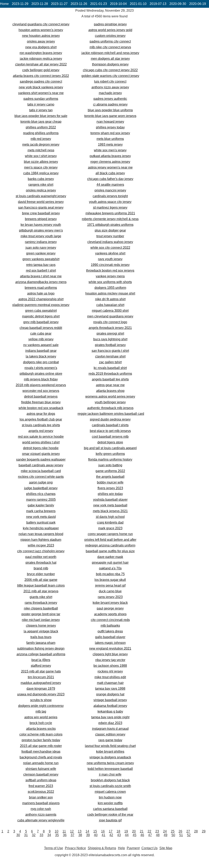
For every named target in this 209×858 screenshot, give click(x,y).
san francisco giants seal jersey (40, 207)
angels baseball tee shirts (110, 379)
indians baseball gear (41, 350)
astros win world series (40, 717)
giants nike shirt (41, 597)
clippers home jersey (41, 625)
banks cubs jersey (41, 179)
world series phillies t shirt (41, 442)
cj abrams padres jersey (110, 104)
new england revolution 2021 (110, 648)
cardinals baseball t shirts (110, 425)
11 (64, 831)
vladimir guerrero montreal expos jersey (40, 305)
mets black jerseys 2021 (110, 511)
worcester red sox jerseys (40, 390)
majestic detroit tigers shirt (41, 316)
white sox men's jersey (110, 150)
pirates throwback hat (41, 562)
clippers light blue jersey (110, 654)
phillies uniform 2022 (41, 127)
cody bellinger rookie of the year (110, 814)
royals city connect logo (110, 322)
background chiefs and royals (41, 757)
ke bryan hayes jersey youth (41, 224)
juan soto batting (110, 465)
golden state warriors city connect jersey (110, 76)
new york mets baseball (110, 505)
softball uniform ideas (41, 780)
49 (165, 835)
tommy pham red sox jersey (110, 133)
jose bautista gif (110, 820)
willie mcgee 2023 (41, 545)
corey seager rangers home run (110, 534)
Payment (133, 848)
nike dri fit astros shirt (110, 299)
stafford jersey (41, 665)
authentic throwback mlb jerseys (110, 408)
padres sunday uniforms (40, 98)
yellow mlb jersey (40, 339)
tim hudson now (110, 797)
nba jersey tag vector (110, 660)
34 (49, 835)
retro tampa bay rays (41, 265)
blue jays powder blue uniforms (110, 110)
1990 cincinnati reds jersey (110, 265)
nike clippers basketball (41, 608)
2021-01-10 (138, 4)
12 (72, 831)
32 (34, 835)
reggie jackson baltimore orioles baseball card (111, 413)
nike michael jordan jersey (41, 620)
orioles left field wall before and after (110, 539)
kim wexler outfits (110, 803)
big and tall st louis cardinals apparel (110, 448)
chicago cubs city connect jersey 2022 (110, 70)
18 (118, 831)
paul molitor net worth (40, 557)
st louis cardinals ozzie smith (110, 786)
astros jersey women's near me (110, 167)
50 (173, 835)
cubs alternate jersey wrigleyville (40, 820)
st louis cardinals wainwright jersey (41, 196)
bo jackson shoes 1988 (110, 665)
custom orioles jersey (110, 35)
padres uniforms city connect (110, 41)
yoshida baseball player (110, 499)
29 (204, 831)
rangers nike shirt (40, 184)
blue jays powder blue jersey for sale (40, 116)
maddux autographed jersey (41, 683)
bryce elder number (41, 574)
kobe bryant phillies (110, 751)
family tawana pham (40, 642)
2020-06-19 (197, 4)
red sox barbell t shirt (41, 270)
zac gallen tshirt (110, 362)
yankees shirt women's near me (41, 93)
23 (157, 831)
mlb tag (41, 711)
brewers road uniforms (41, 287)
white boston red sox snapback (41, 408)
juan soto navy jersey (41, 247)
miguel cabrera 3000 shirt (110, 310)
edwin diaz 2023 (110, 723)
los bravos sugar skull (110, 579)
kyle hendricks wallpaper (41, 528)
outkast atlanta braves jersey (110, 156)
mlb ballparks (110, 625)
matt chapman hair (110, 683)
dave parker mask (110, 557)
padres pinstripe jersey (110, 24)
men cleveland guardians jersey (110, 316)
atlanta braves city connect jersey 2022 (41, 76)
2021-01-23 (98, 4)
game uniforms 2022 (110, 471)
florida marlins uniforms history (110, 459)
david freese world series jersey (41, 202)
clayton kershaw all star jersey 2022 (41, 64)
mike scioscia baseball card (41, 471)
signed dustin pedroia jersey (110, 419)
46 (142, 835)
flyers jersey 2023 (110, 488)
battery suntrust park (41, 522)
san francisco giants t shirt (110, 350)
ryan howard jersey (110, 121)
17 (110, 831)
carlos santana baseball (110, 809)
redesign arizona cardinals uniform (110, 545)
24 (165, 831)
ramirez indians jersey (41, 242)
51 (181, 835)
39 (88, 835)
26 (180, 831)
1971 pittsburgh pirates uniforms (110, 224)
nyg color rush (41, 809)
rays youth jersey (110, 259)
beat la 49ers (40, 660)
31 (26, 835)
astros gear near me (110, 385)
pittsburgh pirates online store (41, 373)
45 (134, 835)
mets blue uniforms (110, 139)
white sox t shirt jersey (41, 156)
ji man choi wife (110, 774)
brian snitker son (41, 797)
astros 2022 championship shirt (40, 299)
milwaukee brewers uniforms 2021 (110, 213)
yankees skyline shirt (110, 253)
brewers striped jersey (41, 219)
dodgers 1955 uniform (110, 287)
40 (96, 835)
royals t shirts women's (40, 368)
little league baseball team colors (41, 585)
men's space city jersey (41, 167)
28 (196, 831)
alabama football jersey (110, 705)
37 (72, 835)
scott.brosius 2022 (41, 791)
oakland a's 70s (110, 568)
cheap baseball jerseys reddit (41, 327)
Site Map (165, 848)
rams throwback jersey (41, 602)
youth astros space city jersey (110, 202)
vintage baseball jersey (110, 700)
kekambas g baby (110, 711)
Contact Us (149, 848)
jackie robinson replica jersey (41, 58)
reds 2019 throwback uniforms (110, 373)
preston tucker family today (41, 740)
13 (79, 831)
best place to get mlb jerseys (110, 431)
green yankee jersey (41, 253)
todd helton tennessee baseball (110, 768)
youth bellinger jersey (110, 402)
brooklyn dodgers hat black (110, 780)
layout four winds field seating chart (110, 746)
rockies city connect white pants (41, 476)
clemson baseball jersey (40, 774)
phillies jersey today (110, 127)
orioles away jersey (41, 41)
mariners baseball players (41, 803)
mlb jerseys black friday (41, 379)
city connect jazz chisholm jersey (40, 551)
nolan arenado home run (41, 763)
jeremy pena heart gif (110, 585)
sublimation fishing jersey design (40, 648)
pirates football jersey (110, 345)
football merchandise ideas (40, 751)
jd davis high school (110, 516)
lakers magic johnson (110, 642)
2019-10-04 (118, 4)
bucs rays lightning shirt (110, 339)
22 (149, 831)
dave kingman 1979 (41, 688)
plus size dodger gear (110, 230)
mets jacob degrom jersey (40, 144)
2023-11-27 (59, 4)
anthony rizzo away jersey (110, 87)
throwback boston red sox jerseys (110, 270)
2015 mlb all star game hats (41, 671)
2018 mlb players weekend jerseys (41, 385)
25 (173, 831)
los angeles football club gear (41, 419)
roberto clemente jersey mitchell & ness (110, 219)
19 (126, 831)
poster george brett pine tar (40, 614)
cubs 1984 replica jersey (41, 173)
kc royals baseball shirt (110, 368)
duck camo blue (110, 591)
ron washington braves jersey (41, 53)
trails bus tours (40, 637)
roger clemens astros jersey (110, 161)
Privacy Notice (75, 848)
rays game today (110, 740)
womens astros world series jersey (110, 396)
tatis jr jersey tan (41, 110)
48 (158, 835)
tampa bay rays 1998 (110, 688)
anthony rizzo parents (40, 814)
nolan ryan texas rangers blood (41, 534)
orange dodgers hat (110, 694)
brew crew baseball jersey (41, 213)
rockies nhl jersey (110, 671)
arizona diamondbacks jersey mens (41, 282)
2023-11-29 (20, 4)
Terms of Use (53, 848)
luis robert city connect (110, 81)
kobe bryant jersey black (110, 602)
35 (57, 835)
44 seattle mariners (110, 184)
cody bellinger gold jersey (40, 70)
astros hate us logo (40, 293)
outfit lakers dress (110, 631)
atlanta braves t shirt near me (41, 276)
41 (103, 835)
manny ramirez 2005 (41, 499)
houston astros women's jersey (41, 30)
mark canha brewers (41, 511)
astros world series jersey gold (110, 30)
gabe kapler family (41, 505)
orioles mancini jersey (110, 190)
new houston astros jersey (41, 35)
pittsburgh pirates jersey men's (41, 230)
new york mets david (41, 516)
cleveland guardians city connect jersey (40, 24)
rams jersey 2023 (110, 597)
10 (56, 831)
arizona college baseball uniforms (41, 654)
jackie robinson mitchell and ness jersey (110, 53)
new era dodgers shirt (41, 47)
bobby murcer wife (110, 482)
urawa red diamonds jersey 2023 (40, 694)
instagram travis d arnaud (110, 728)
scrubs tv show (41, 700)
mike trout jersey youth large (41, 236)
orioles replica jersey (41, 190)
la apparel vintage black (41, 631)
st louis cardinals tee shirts (41, 425)
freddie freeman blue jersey (41, 402)
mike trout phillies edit (110, 677)
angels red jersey (40, 431)
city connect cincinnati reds (110, 620)
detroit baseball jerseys (41, 396)
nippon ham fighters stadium (40, 539)
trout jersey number (110, 236)
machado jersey (110, 93)
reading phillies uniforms (41, 133)
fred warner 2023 (41, 786)
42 (111, 835)
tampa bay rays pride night (110, 717)
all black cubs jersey (110, 173)
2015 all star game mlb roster (41, 746)
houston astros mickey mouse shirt (110, 293)
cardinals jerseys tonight (110, 196)
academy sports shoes (110, 614)
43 (119, 835)
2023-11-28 (39, 4)
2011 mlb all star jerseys (40, 591)
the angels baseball (110, 476)
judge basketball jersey (41, 488)
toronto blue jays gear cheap (40, 121)
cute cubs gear (40, 333)
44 (127, 835)
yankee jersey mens (110, 276)
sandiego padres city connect (41, 81)
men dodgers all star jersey (110, 58)
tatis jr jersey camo (40, 104)
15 (95, 831)
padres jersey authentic (110, 98)
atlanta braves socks (41, 728)
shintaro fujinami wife (41, 768)
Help (121, 848)
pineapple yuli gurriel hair (110, 562)
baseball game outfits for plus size (110, 551)
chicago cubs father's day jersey (110, 179)
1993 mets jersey (110, 144)
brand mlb (41, 568)
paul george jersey (110, 608)
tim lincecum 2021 (41, 677)
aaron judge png (41, 482)
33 (41, 835)
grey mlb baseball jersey (41, 322)
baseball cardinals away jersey (41, 465)
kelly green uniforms (110, 453)
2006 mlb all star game (40, 579)
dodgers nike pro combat (41, 362)
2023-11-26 (79, 4)
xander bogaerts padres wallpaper (41, 459)
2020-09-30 (177, 4)
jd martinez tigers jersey (110, 207)
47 (150, 835)
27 (188, 831)
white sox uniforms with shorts (110, 282)
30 (18, 835)
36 (65, 835)
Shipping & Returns (102, 848)
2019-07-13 (158, 4)
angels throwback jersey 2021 (110, 327)
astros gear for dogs (41, 413)
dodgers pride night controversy (41, 705)
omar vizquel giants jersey (41, 453)
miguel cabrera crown (110, 791)
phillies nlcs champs (41, 494)
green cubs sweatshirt (41, 310)
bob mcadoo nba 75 (110, 574)
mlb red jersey (41, 139)
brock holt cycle (41, 723)
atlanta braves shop (110, 390)
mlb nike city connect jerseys (110, 47)
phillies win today (110, 494)
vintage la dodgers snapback (110, 757)
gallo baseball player (110, 637)
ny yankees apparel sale (41, 345)
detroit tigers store (110, 442)
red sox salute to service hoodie (41, 436)
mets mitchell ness (41, 150)
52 (189, 835)
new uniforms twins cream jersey (110, 763)
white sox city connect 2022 (110, 247)
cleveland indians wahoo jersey (110, 242)
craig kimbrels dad (110, 522)
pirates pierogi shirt (110, 333)
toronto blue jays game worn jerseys (110, 116)
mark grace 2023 (110, 528)
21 (141, 831)
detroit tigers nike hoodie (41, 448)
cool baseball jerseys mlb (110, 436)
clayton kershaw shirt (110, 356)
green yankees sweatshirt (40, 259)
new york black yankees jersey (41, 87)
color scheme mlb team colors (40, 734)
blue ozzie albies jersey (41, 161)
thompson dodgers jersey (110, 64)
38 (80, 835)
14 (87, 831)
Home (4, 4)
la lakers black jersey (41, 356)
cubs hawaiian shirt (110, 305)
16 (103, 831)
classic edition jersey (110, 734)
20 (134, 831)
